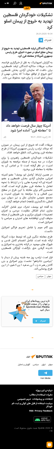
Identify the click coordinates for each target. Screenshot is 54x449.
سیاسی (40, 276)
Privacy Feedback (43, 411)
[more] (5, 137)
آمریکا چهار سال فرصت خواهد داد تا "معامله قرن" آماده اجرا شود (28, 128)
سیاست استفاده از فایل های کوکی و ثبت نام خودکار (32, 405)
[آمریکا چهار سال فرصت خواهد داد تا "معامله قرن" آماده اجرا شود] (27, 102)
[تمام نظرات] (49, 445)
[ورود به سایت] (21, 3)
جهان (49, 276)
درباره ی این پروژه (44, 390)
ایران (43, 364)
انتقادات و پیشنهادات (42, 399)
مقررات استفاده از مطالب (40, 395)
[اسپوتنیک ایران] (46, 5)
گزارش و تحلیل (24, 364)
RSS (31, 411)
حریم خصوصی (24, 399)
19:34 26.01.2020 (44, 34)
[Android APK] (42, 420)
